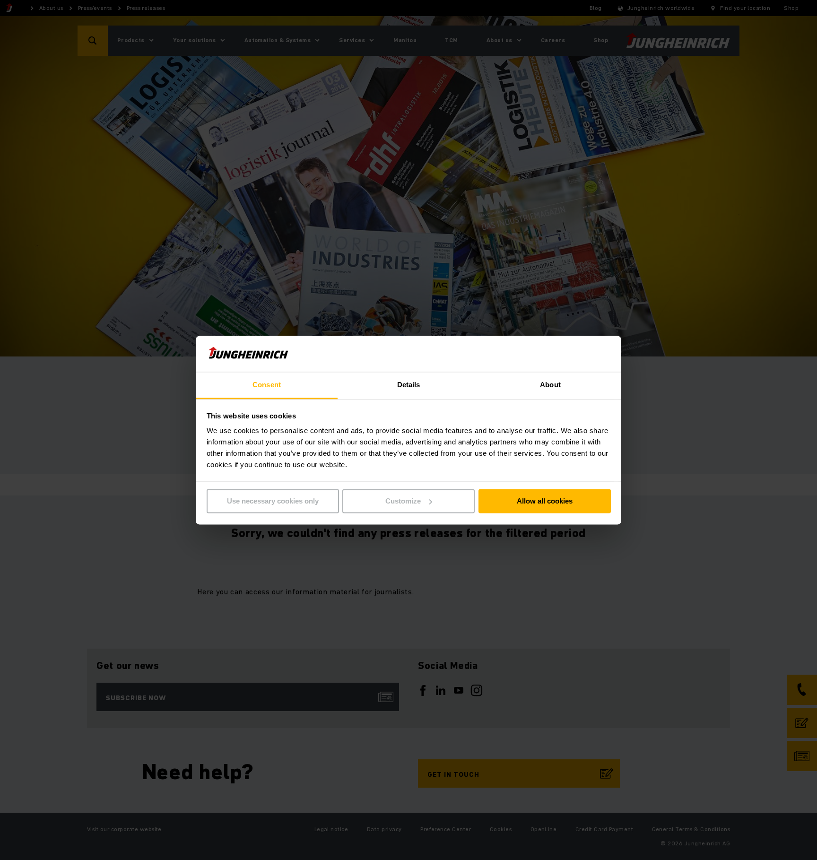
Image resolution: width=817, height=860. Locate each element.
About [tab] (550, 385)
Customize (403, 501)
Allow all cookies (545, 501)
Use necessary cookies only (273, 501)
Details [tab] (408, 385)
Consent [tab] (266, 385)
